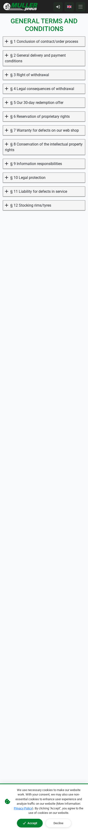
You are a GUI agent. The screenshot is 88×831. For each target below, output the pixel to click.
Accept (32, 823)
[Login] (58, 7)
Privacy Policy (23, 808)
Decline (58, 823)
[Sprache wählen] (69, 7)
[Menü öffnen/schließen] (80, 7)
